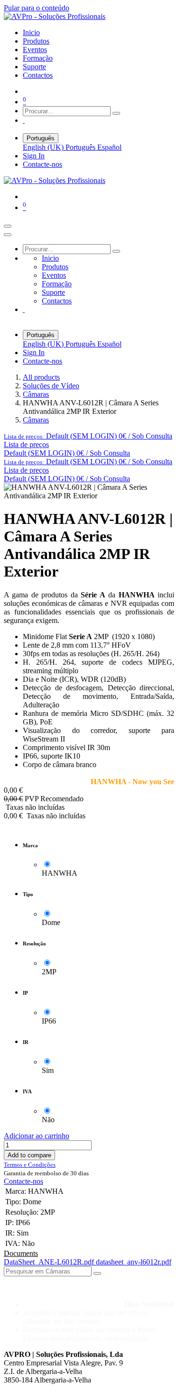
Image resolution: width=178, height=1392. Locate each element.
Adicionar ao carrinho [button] (36, 1136)
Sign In (34, 156)
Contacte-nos (42, 164)
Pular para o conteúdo (36, 8)
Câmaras (36, 394)
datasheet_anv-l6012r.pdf (133, 1262)
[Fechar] (7, 234)
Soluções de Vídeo (51, 386)
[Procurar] (116, 113)
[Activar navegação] (7, 226)
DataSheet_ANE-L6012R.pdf (50, 1262)
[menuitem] (31, 32)
